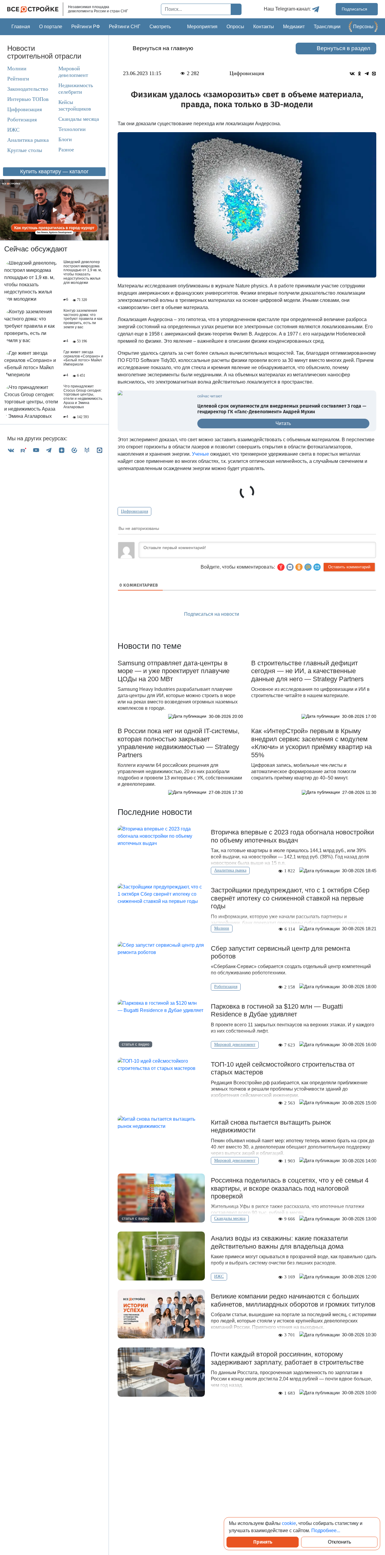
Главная (20, 26)
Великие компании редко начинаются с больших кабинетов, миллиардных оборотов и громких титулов (293, 1300)
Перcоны (363, 26)
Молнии (16, 68)
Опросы (235, 26)
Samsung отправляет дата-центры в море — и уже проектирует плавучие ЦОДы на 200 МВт (173, 671)
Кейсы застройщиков (74, 105)
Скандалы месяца (78, 119)
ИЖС (13, 130)
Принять (262, 1542)
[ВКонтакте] (10, 450)
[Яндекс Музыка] (74, 450)
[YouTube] (36, 450)
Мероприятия (202, 26)
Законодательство (27, 89)
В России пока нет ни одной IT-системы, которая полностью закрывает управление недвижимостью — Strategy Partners (178, 742)
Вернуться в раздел (343, 48)
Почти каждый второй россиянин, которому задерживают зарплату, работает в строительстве (287, 1358)
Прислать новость (281, 614)
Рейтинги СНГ (124, 26)
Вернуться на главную (163, 48)
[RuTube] (23, 450)
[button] (317, 567)
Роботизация (22, 120)
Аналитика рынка (28, 140)
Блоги (65, 139)
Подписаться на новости (212, 614)
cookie (289, 1523)
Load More (247, 1415)
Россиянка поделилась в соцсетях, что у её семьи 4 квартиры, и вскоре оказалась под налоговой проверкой (289, 1188)
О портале (50, 26)
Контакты (263, 26)
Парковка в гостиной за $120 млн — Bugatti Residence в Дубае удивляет (277, 1010)
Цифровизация (24, 109)
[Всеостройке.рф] (35, 9)
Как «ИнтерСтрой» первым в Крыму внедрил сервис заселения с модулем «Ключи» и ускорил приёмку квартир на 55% (311, 742)
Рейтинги (18, 79)
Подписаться (355, 9)
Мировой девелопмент (73, 71)
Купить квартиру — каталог (54, 172)
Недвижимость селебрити (75, 88)
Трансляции (327, 26)
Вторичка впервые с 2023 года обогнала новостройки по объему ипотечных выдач (292, 836)
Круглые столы (24, 150)
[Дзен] (61, 450)
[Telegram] (48, 450)
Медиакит (294, 26)
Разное (66, 150)
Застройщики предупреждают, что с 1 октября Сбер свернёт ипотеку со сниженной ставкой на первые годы (290, 898)
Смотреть (160, 26)
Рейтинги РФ (85, 26)
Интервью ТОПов (28, 99)
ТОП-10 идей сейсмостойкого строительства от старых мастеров (283, 1068)
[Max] (99, 450)
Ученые (200, 454)
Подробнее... (325, 1530)
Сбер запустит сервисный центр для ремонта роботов (280, 952)
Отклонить (339, 1541)
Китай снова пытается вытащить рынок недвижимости (271, 1126)
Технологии (72, 129)
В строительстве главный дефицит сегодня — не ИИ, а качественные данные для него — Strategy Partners (307, 671)
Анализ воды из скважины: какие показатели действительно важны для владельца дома (279, 1242)
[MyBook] (87, 450)
